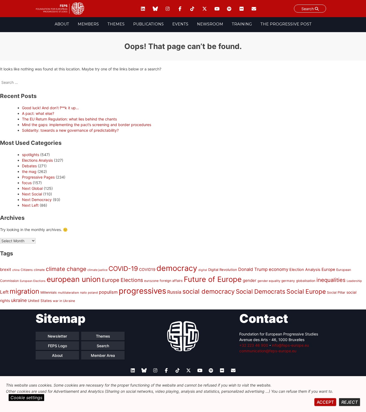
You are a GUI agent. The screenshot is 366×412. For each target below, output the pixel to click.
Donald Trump (253, 269)
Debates (29, 166)
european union (74, 279)
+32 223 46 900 (253, 345)
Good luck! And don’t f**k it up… (50, 107)
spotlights (30, 154)
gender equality (268, 281)
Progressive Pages (38, 177)
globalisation (305, 281)
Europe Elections (122, 280)
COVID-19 (123, 269)
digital (202, 270)
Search (308, 8)
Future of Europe (213, 279)
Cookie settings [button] (26, 397)
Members (88, 24)
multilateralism (68, 292)
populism (108, 292)
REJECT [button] (349, 402)
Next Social (32, 194)
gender (249, 280)
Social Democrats (260, 291)
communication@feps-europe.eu (267, 351)
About (62, 24)
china (16, 270)
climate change (66, 269)
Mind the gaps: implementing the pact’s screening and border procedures (86, 124)
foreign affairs (171, 281)
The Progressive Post (286, 24)
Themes (116, 24)
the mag (29, 171)
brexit (5, 269)
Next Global (32, 188)
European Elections (33, 281)
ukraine (19, 300)
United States (40, 300)
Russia (174, 292)
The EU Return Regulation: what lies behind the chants (69, 119)
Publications (148, 24)
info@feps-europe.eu (290, 345)
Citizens (27, 270)
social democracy (208, 291)
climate (39, 270)
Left (4, 292)
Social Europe (306, 291)
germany (288, 281)
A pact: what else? (38, 113)
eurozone (151, 281)
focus (27, 182)
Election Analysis (304, 269)
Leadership (354, 281)
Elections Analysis (37, 160)
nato (83, 292)
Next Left (30, 205)
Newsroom (210, 24)
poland (93, 292)
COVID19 (147, 269)
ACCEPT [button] (325, 402)
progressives (142, 291)
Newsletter (57, 336)
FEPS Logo (57, 345)
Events (180, 24)
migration (24, 291)
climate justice (97, 270)
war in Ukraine (64, 301)
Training (242, 24)
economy (278, 269)
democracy (176, 268)
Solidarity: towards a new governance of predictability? (70, 130)
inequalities (331, 280)
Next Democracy (37, 199)
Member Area (103, 355)
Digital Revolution (222, 269)
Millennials (48, 292)
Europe (328, 269)
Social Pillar (336, 292)
